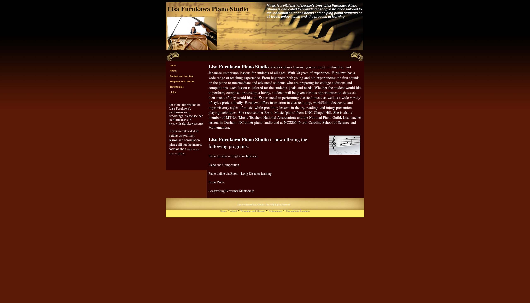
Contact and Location (298, 211)
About (233, 211)
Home (223, 211)
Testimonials (275, 211)
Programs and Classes (253, 211)
